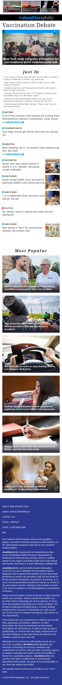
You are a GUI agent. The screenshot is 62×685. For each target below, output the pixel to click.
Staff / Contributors (14, 527)
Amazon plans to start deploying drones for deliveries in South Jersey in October (30, 88)
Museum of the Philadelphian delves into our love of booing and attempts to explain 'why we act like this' (27, 99)
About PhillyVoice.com (15, 506)
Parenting (9, 144)
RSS (4, 532)
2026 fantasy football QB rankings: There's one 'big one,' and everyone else (30, 105)
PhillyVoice (7, 17)
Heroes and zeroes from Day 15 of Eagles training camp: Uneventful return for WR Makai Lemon (30, 94)
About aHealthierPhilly (16, 512)
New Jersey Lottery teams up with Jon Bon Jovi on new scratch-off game (29, 83)
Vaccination (10, 160)
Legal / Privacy (10, 522)
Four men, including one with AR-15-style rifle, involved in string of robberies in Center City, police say (31, 78)
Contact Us (8, 517)
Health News (10, 176)
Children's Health (13, 128)
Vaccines (8, 112)
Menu (57, 17)
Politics (8, 208)
